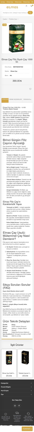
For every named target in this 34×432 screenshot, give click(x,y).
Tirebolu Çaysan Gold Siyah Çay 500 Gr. (26, 373)
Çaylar (5, 19)
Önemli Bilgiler (6, 387)
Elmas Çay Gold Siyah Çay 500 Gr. (9, 373)
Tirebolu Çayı (13, 19)
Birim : (7, 75)
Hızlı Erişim (4, 390)
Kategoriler (4, 383)
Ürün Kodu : (8, 67)
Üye (2, 394)
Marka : (7, 71)
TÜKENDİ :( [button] (27, 429)
